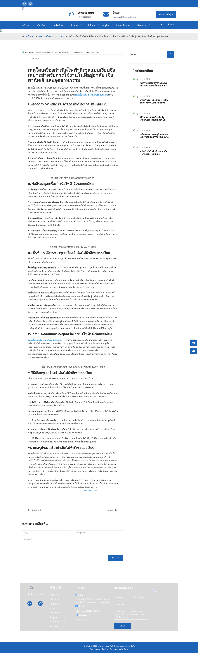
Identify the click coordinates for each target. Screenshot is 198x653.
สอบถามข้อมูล (166, 14)
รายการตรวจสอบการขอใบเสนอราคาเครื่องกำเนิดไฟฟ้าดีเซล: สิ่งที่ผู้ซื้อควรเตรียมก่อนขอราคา (154, 85)
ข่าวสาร (74, 25)
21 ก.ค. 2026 (145, 79)
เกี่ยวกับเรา (42, 25)
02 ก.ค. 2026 (145, 113)
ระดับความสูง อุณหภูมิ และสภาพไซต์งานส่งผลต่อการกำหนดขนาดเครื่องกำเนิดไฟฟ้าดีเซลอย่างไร (154, 137)
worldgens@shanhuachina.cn (124, 17)
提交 (122, 625)
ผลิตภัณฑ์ (58, 25)
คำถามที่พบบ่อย (123, 25)
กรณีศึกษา (90, 25)
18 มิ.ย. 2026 (145, 148)
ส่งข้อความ (115, 558)
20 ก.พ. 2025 (34, 59)
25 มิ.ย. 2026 (145, 130)
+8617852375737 (84, 17)
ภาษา (173, 24)
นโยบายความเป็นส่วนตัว (119, 649)
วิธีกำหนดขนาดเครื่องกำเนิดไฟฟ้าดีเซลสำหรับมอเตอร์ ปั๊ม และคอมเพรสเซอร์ (152, 120)
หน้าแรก (26, 25)
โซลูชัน (105, 25)
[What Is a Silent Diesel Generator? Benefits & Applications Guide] (99, 31)
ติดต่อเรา (141, 25)
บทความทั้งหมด (45, 36)
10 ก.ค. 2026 (145, 96)
